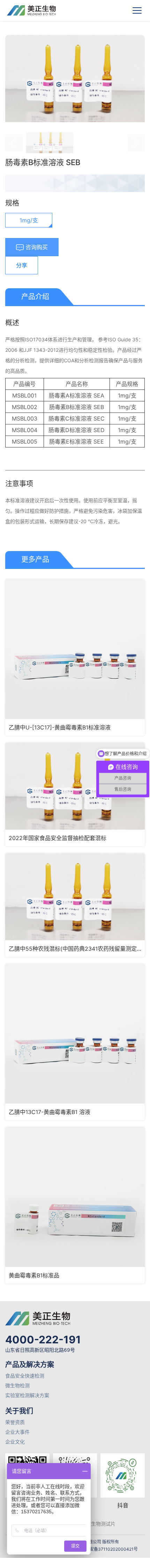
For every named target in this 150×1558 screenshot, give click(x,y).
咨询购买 (36, 247)
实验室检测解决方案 (27, 1395)
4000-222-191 (43, 1339)
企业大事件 (17, 1432)
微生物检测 (17, 1385)
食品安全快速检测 (24, 1376)
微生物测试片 (100, 1524)
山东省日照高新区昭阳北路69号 (40, 1350)
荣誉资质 (15, 1422)
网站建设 (76, 1555)
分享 (21, 265)
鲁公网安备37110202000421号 (107, 1548)
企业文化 (15, 1442)
